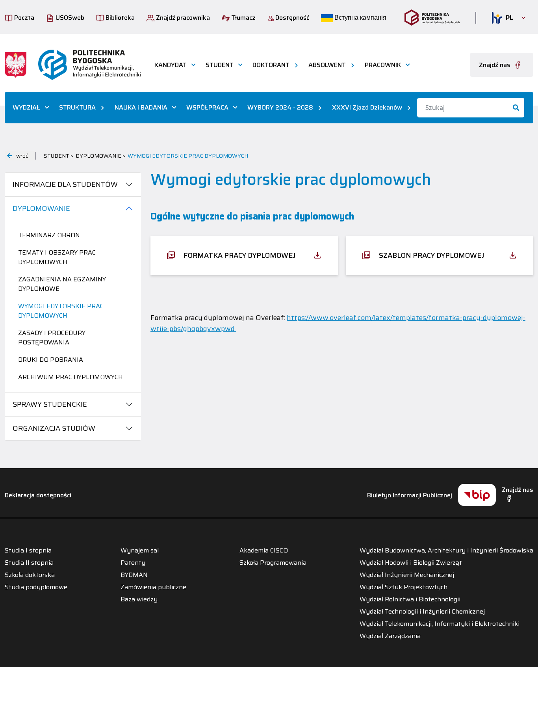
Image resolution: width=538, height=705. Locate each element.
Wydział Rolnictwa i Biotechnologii (410, 599)
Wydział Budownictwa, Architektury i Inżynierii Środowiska (446, 550)
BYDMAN (134, 575)
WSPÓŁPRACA (207, 107)
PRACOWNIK (383, 65)
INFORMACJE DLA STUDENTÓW (65, 184)
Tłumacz (243, 17)
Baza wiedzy (139, 599)
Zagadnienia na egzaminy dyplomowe (62, 284)
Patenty (133, 562)
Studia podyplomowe (36, 587)
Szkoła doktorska (30, 575)
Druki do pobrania (50, 360)
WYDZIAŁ (26, 107)
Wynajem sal (140, 550)
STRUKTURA (77, 107)
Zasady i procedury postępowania (51, 337)
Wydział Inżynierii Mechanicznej (407, 575)
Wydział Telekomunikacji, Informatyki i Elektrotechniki (439, 624)
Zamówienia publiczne (153, 587)
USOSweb (69, 17)
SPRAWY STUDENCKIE (50, 404)
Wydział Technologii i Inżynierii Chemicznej (422, 611)
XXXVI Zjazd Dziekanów (367, 107)
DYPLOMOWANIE (41, 208)
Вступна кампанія (359, 17)
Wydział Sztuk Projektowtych (403, 587)
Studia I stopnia (28, 550)
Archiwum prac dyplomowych (70, 377)
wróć (22, 155)
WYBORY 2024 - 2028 (280, 107)
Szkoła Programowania (272, 562)
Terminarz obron (49, 235)
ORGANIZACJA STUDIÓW (54, 428)
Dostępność (291, 17)
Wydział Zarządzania (390, 636)
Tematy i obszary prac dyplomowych (57, 257)
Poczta (23, 17)
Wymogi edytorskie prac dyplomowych (61, 310)
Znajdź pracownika (182, 17)
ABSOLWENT (327, 65)
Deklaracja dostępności (38, 495)
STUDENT (220, 65)
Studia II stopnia (29, 562)
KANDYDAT (170, 65)
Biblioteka (119, 17)
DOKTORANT (270, 65)
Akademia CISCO (263, 550)
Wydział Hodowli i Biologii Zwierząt (411, 562)
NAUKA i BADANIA (141, 107)
